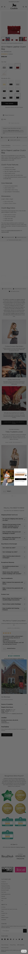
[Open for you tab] (25, 475)
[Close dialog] (26, 469)
